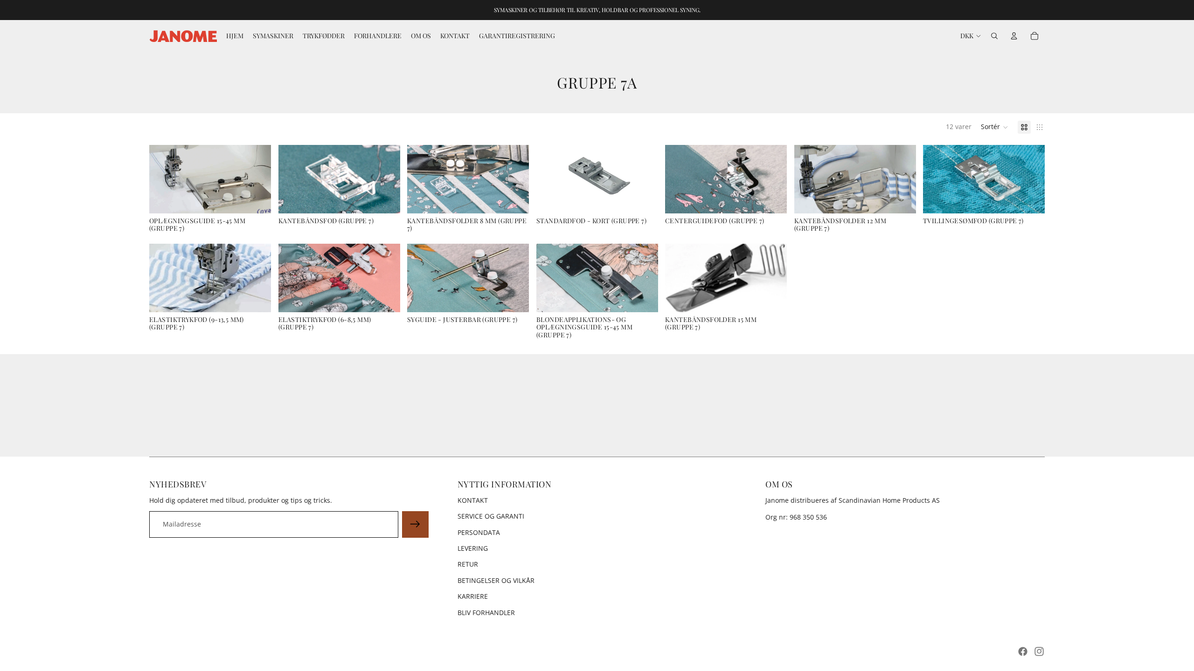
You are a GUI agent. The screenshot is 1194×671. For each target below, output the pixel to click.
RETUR (468, 564)
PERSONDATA (479, 532)
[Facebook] (1022, 651)
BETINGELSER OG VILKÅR (496, 580)
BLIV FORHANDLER (486, 612)
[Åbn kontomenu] (1014, 36)
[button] (994, 127)
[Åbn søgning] (994, 36)
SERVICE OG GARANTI (491, 516)
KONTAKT (473, 500)
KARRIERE (473, 596)
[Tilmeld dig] (415, 524)
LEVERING (473, 548)
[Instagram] (1039, 651)
